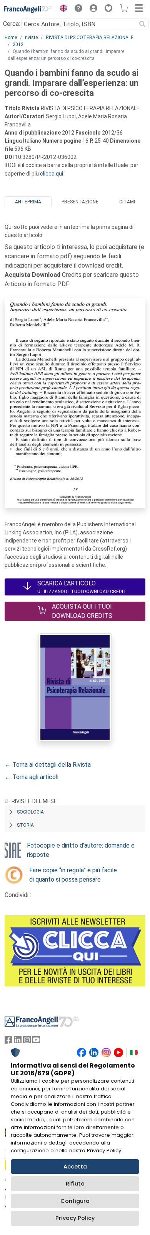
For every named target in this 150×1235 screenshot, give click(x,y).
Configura (75, 1201)
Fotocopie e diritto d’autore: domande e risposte (81, 850)
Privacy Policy (75, 1218)
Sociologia (30, 812)
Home (11, 37)
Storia (25, 825)
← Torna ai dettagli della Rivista (48, 764)
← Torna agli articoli (31, 777)
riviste (31, 37)
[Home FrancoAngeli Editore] (28, 9)
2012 (18, 44)
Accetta (75, 1166)
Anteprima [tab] (28, 202)
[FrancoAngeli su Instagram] (27, 1041)
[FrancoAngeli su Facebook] (8, 1041)
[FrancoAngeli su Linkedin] (18, 1041)
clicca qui (51, 174)
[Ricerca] (142, 24)
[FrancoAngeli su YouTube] (36, 1041)
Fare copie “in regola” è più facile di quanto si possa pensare (73, 875)
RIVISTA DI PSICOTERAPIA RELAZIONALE (89, 37)
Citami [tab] (127, 202)
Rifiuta (75, 1183)
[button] (61, 9)
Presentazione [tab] (80, 202)
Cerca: (11, 23)
